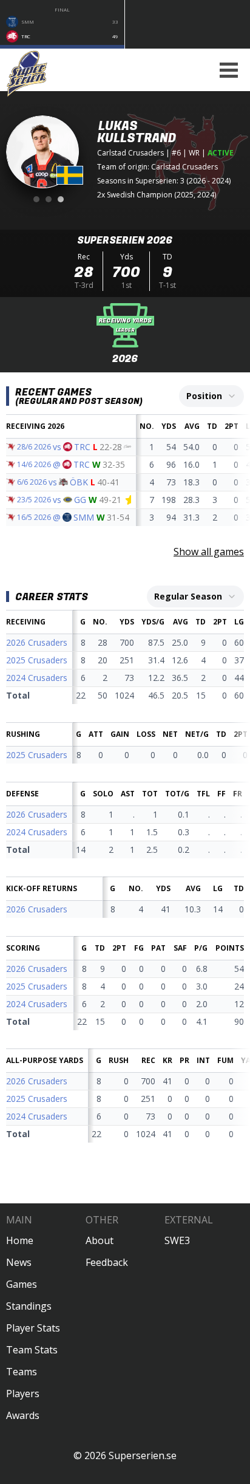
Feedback (107, 1262)
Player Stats (33, 1328)
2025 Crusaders (36, 660)
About (99, 1240)
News (19, 1262)
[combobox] (211, 396)
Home (19, 1240)
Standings (29, 1306)
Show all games (209, 551)
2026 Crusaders (36, 642)
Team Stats (32, 1349)
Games (21, 1284)
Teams (21, 1371)
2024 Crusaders (36, 677)
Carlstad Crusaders (130, 153)
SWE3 (177, 1240)
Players (22, 1393)
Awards (22, 1415)
